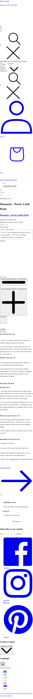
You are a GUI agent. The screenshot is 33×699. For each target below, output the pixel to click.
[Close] (0, 495)
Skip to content (4, 1)
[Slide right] (0, 195)
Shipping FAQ (14, 459)
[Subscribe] (21, 534)
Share (3, 329)
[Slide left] (0, 190)
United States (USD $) (6, 646)
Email (19, 534)
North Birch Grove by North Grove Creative (16, 693)
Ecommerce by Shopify (6, 695)
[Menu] (1, 28)
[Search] (16, 46)
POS (29, 693)
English (3, 662)
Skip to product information (8, 180)
